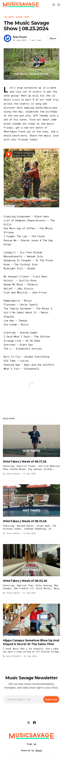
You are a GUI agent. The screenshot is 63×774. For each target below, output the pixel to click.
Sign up (31, 743)
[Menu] (58, 4)
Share (53, 38)
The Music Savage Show (16, 17)
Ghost (38, 750)
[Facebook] (34, 722)
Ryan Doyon (20, 37)
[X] (28, 722)
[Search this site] (53, 4)
